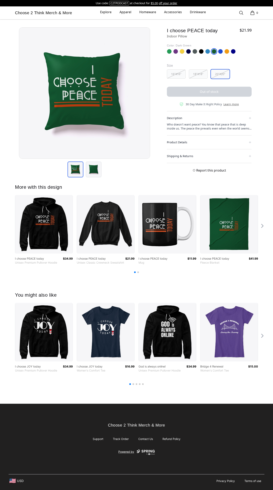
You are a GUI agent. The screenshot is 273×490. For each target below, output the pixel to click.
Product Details (177, 142)
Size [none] (170, 65)
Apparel (125, 12)
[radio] (176, 74)
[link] (44, 224)
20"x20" (220, 74)
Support (98, 439)
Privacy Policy (225, 481)
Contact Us (145, 439)
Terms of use (252, 481)
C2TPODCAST (119, 3)
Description (174, 118)
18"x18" (198, 74)
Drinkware (198, 12)
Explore (106, 12)
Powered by (126, 451)
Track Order (121, 439)
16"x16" (176, 74)
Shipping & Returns (180, 156)
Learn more (231, 104)
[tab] (75, 169)
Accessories (173, 12)
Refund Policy (171, 439)
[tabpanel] (84, 93)
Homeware (147, 12)
